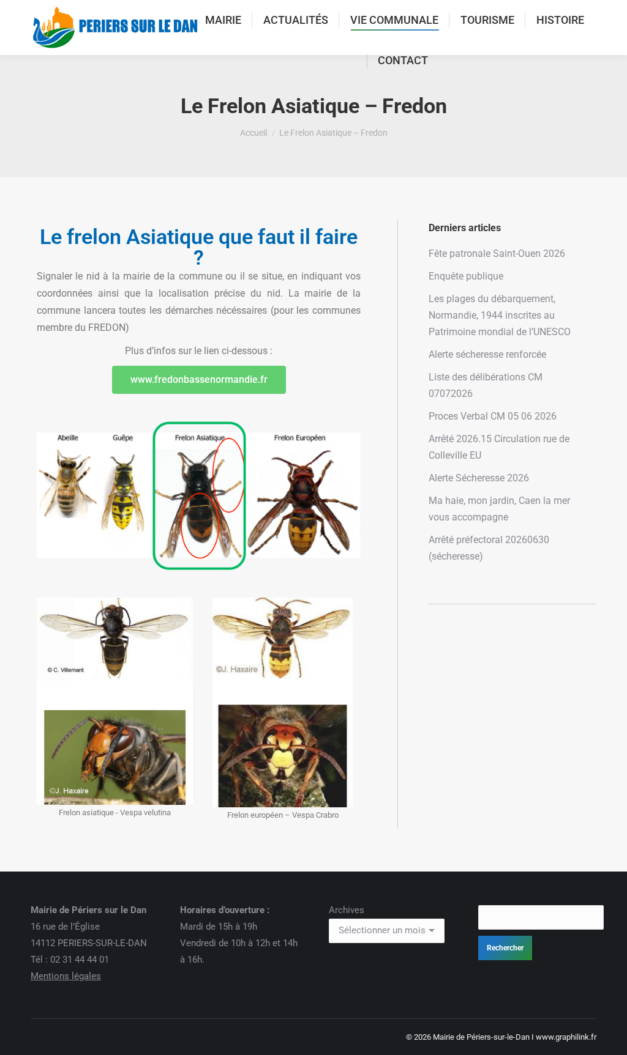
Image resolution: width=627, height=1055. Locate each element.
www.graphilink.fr (566, 1037)
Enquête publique (466, 276)
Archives (346, 910)
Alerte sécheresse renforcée (487, 354)
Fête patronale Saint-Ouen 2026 (497, 253)
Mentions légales (66, 976)
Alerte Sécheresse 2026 (479, 478)
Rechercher (505, 948)
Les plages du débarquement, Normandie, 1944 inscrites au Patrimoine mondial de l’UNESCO (500, 315)
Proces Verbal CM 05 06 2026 (493, 416)
